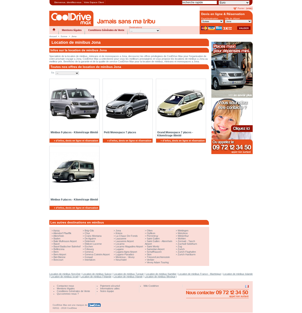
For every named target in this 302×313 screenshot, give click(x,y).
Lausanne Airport (125, 241)
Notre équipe (107, 291)
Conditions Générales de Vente (106, 30)
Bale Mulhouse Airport (65, 241)
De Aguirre (90, 238)
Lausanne (121, 238)
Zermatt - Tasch (186, 241)
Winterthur (183, 236)
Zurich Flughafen (187, 251)
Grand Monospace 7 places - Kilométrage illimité (175, 134)
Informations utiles (110, 288)
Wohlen (182, 238)
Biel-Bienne (59, 257)
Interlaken (90, 259)
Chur (87, 233)
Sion (149, 254)
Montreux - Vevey (125, 257)
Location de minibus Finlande (95, 276)
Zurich (181, 249)
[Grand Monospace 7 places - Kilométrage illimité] (180, 104)
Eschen (89, 246)
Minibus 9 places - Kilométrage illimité (74, 132)
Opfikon (151, 233)
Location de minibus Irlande (128, 276)
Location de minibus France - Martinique (199, 274)
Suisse (64, 36)
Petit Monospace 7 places (120, 132)
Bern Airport (60, 254)
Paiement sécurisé (110, 285)
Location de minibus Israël (64, 276)
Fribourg (89, 249)
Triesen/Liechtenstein (158, 257)
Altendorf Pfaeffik (62, 233)
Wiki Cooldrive (151, 285)
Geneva (89, 251)
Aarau (56, 230)
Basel (56, 243)
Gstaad (89, 257)
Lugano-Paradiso (125, 254)
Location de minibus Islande (238, 274)
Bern (56, 251)
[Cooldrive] (71, 18)
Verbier (150, 259)
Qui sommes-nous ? (68, 293)
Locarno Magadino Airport (129, 246)
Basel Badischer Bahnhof (67, 246)
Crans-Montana (93, 236)
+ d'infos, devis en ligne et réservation (76, 140)
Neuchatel (121, 259)
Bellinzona (59, 249)
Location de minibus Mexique (160, 276)
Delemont (90, 241)
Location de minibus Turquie (129, 274)
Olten (150, 230)
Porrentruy (152, 236)
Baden (57, 238)
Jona (118, 230)
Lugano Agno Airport (126, 251)
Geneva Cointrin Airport (97, 254)
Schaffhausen (154, 251)
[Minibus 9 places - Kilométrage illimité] (74, 104)
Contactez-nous (65, 285)
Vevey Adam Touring (158, 262)
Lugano (120, 249)
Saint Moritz (153, 246)
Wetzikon (183, 233)
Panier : (242, 8)
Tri (52, 72)
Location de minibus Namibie (161, 274)
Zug (180, 246)
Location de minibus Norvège (64, 274)
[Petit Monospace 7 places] (127, 104)
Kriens (119, 233)
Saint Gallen (153, 238)
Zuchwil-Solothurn (187, 243)
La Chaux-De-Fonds (127, 236)
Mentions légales (72, 30)
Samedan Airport (155, 249)
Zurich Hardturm (186, 254)
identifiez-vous (74, 2)
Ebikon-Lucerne (93, 243)
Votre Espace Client (94, 2)
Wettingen (183, 230)
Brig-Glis (89, 230)
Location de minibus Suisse (97, 274)
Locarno (120, 243)
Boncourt (58, 259)
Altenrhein (58, 236)
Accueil (53, 36)
